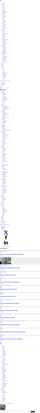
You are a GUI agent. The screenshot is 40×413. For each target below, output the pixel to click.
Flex (3, 103)
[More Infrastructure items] (4, 141)
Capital (2, 379)
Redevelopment (4, 49)
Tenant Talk (3, 27)
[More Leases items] (3, 23)
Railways (3, 145)
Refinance (3, 35)
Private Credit (4, 57)
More (2, 389)
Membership (4, 397)
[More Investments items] (4, 38)
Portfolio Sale (4, 40)
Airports (3, 142)
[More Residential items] (4, 92)
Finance (2, 30)
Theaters (3, 140)
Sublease (3, 26)
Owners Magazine (3, 222)
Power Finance (3, 220)
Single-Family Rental (5, 98)
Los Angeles (3, 15)
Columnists (3, 391)
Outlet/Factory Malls (4, 106)
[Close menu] (0, 88)
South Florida (4, 22)
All (2, 162)
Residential (3, 4)
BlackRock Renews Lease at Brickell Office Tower (8, 289)
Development (2, 45)
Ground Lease (4, 25)
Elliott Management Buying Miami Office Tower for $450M (9, 267)
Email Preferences (3, 83)
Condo (3, 95)
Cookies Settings (28, 411)
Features (3, 390)
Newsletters (3, 399)
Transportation (4, 395)
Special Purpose (4, 12)
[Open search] (0, 86)
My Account (5, 80)
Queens (3, 18)
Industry (2, 91)
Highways (3, 144)
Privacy (10, 246)
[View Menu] (0, 0)
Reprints (3, 401)
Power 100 (2, 221)
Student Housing (4, 97)
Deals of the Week (4, 28)
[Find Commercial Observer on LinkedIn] (6, 244)
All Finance (3, 37)
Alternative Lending (4, 53)
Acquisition (3, 31)
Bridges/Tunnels (4, 143)
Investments (2, 38)
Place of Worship (4, 139)
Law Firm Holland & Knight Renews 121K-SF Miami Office (9, 282)
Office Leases (4, 24)
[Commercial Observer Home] (3, 1)
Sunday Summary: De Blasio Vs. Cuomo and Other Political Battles (11, 338)
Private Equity (4, 58)
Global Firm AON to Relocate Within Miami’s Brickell (9, 310)
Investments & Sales (3, 171)
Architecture (3, 46)
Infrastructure (2, 141)
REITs (3, 60)
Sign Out (8, 80)
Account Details (3, 82)
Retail (3, 6)
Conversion (3, 48)
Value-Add (3, 42)
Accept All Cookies (32, 411)
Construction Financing (5, 33)
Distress (3, 34)
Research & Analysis (4, 392)
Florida (1, 252)
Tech (1, 62)
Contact (3, 400)
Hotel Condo (4, 96)
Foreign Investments (4, 56)
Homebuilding (4, 94)
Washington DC (4, 21)
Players (3, 394)
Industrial (3, 7)
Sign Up (3, 80)
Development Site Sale (5, 39)
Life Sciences (4, 11)
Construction (4, 47)
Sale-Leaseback (4, 41)
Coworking (3, 102)
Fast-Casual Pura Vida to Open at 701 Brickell (7, 296)
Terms (8, 246)
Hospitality (3, 8)
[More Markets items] (3, 14)
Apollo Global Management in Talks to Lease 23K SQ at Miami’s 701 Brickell (13, 331)
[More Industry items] (3, 3)
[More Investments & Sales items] (6, 171)
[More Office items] (3, 101)
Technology (2, 388)
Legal (3, 393)
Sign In (1, 80)
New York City (4, 16)
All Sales (3, 44)
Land (3, 9)
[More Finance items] (3, 30)
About (2, 396)
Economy (3, 55)
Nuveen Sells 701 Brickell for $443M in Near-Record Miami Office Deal (12, 254)
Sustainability (4, 50)
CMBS (3, 32)
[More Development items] (4, 45)
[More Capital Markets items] (5, 52)
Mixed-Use (3, 13)
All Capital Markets (4, 61)
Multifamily (3, 93)
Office (3, 5)
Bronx (3, 19)
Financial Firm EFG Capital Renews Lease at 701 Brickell (9, 303)
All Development (4, 51)
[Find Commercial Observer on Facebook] (6, 239)
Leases (2, 23)
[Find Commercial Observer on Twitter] (6, 234)
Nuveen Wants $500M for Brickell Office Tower (8, 274)
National (3, 20)
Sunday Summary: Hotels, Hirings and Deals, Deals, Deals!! (10, 324)
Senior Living (4, 100)
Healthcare (3, 10)
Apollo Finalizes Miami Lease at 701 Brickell (7, 317)
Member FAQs (3, 84)
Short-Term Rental (4, 99)
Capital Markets (3, 52)
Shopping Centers (4, 105)
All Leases (3, 29)
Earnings (3, 54)
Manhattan (3, 17)
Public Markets (4, 59)
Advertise (3, 398)
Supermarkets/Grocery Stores (5, 107)
